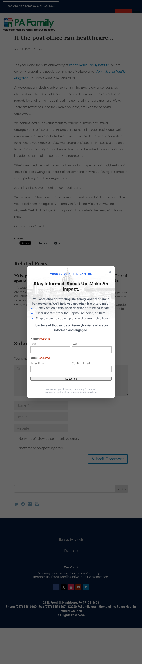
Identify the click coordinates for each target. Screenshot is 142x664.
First (33, 344)
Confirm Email (81, 363)
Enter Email (37, 363)
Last (74, 344)
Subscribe (71, 378)
